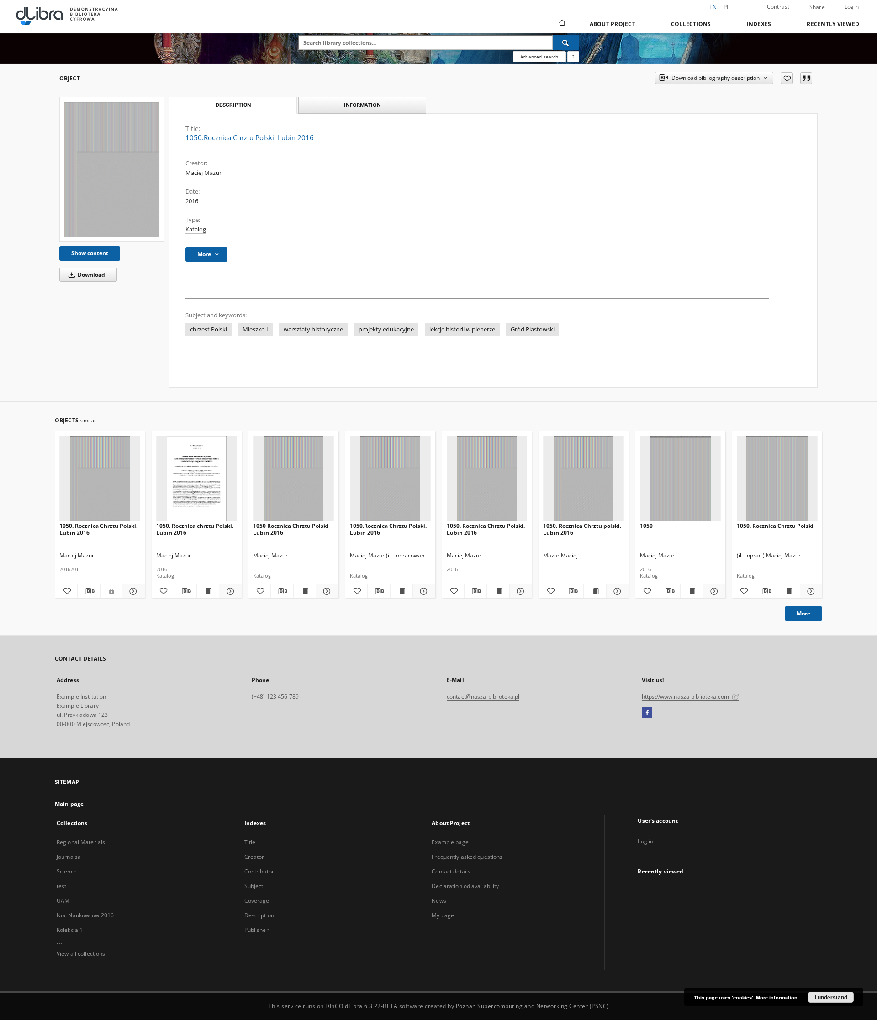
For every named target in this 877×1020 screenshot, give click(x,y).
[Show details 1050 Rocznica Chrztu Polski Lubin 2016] (326, 591)
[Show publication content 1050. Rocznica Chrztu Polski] (788, 591)
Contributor (259, 871)
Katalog (195, 229)
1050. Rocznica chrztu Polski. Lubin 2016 (194, 529)
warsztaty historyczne (313, 329)
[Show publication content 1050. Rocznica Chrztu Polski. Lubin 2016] (498, 591)
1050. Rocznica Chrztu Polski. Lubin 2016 (98, 529)
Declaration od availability (465, 886)
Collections (691, 24)
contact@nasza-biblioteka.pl (483, 696)
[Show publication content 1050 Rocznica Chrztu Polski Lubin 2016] (305, 591)
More (803, 613)
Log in (645, 841)
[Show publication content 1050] (692, 591)
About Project (612, 24)
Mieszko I (255, 329)
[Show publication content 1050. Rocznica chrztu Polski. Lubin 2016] (208, 591)
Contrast (778, 7)
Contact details (451, 871)
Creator (254, 857)
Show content (89, 253)
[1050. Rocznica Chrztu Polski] (777, 478)
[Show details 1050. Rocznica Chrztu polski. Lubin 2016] (616, 591)
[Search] (566, 42)
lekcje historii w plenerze (462, 329)
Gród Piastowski (533, 329)
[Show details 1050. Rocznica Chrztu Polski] (810, 591)
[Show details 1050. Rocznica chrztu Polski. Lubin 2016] (229, 591)
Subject (254, 886)
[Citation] (806, 78)
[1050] (680, 478)
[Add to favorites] (787, 78)
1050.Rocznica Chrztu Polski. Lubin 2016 (388, 529)
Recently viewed (833, 24)
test (61, 886)
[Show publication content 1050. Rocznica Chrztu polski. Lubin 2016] (595, 591)
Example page (450, 842)
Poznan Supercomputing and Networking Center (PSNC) (532, 1006)
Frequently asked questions (467, 857)
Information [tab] (362, 104)
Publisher (256, 930)
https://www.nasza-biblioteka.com (686, 696)
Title (250, 842)
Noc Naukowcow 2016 (85, 915)
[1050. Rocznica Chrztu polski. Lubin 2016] (583, 478)
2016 (191, 201)
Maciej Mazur (203, 173)
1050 (646, 526)
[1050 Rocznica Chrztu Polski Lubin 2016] (293, 478)
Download (90, 275)
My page (443, 915)
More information (777, 997)
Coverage (256, 900)
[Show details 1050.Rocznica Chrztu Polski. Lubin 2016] (422, 591)
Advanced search (539, 56)
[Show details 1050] (713, 591)
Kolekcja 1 (70, 930)
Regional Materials (81, 842)
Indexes (759, 24)
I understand (831, 997)
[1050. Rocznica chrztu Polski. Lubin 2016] (197, 478)
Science (67, 871)
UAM (63, 900)
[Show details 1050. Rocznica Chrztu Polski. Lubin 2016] (132, 591)
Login (852, 7)
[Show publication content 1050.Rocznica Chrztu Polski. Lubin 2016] (401, 591)
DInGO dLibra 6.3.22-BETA (361, 1006)
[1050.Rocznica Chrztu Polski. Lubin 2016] (111, 169)
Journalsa (69, 857)
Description (259, 915)
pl (727, 7)
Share (817, 7)
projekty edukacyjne (386, 329)
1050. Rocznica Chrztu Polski (775, 526)
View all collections (81, 953)
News (439, 900)
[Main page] (561, 24)
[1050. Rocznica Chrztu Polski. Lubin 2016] (100, 478)
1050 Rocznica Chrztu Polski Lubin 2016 (290, 529)
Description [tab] (233, 105)
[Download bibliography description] (89, 591)
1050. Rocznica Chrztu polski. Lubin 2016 (582, 529)
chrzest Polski (208, 329)
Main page (69, 804)
